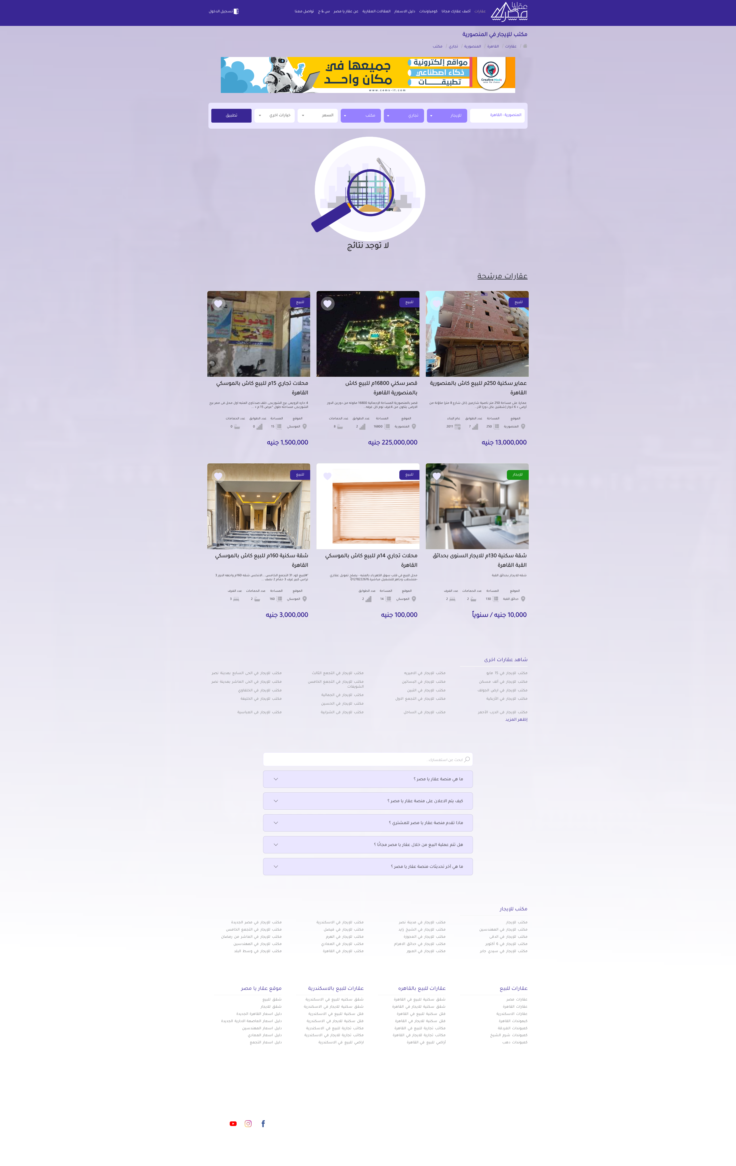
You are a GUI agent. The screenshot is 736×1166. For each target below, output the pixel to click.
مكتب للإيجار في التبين (426, 691)
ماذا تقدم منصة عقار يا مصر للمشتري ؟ (426, 823)
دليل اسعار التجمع (266, 1043)
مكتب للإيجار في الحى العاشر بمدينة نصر (247, 682)
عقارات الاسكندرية (512, 1014)
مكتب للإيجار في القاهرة (343, 952)
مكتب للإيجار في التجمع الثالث (338, 674)
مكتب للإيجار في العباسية (259, 713)
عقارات (480, 12)
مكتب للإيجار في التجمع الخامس (254, 930)
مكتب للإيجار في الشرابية (342, 713)
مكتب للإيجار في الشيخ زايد (422, 930)
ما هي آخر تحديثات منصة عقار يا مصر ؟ (427, 867)
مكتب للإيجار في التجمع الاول (420, 699)
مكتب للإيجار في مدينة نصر (422, 923)
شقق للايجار (271, 1007)
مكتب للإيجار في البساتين (424, 682)
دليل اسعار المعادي (265, 1036)
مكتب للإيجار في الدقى (508, 937)
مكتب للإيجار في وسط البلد (258, 952)
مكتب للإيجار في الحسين (342, 704)
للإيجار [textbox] (456, 116)
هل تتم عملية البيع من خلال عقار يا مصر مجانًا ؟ (418, 845)
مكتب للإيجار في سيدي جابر (504, 952)
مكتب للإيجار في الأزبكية (507, 699)
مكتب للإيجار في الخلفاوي (260, 691)
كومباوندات (428, 12)
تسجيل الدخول (221, 12)
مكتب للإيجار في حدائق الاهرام (420, 944)
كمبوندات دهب (515, 1043)
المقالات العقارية (376, 12)
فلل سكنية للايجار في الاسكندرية (335, 1021)
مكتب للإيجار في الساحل (425, 713)
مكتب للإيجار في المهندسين (503, 930)
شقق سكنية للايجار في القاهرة (419, 1007)
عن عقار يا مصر (346, 12)
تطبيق (231, 116)
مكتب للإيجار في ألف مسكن (503, 682)
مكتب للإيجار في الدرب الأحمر (503, 713)
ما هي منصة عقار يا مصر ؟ (438, 779)
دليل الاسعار (404, 12)
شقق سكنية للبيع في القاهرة (420, 1000)
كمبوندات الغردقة (513, 1029)
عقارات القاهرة (515, 1007)
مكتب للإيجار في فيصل (344, 930)
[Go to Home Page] (525, 46)
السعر (328, 115)
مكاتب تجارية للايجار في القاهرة (419, 1036)
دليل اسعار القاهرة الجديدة (259, 1014)
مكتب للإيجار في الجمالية (342, 695)
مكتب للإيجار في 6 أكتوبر (507, 944)
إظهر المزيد (516, 720)
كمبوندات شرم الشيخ (509, 1036)
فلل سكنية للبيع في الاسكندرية (336, 1014)
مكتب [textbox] (370, 116)
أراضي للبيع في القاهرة (426, 1043)
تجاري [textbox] (413, 116)
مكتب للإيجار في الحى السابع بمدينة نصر (247, 674)
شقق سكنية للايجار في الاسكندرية (334, 1007)
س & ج (324, 12)
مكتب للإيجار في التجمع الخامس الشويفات (336, 684)
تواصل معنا (304, 12)
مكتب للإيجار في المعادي (342, 944)
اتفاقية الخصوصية (326, 1116)
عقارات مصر (517, 1000)
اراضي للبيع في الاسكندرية (341, 1043)
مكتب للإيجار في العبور (426, 952)
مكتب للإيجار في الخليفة (261, 699)
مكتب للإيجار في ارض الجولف (503, 691)
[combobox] (447, 116)
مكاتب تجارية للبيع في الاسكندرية (335, 1029)
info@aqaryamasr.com (235, 1098)
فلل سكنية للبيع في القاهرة (421, 1014)
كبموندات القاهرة (513, 1021)
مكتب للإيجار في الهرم (345, 937)
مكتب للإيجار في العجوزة (425, 937)
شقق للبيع (272, 1000)
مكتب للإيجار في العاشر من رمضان (251, 937)
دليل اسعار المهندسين (262, 1029)
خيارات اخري (279, 115)
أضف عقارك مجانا (456, 12)
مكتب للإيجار (517, 923)
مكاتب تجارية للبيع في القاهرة (420, 1029)
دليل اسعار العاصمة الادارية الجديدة (251, 1021)
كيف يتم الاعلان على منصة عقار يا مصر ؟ (425, 801)
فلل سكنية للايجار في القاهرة (420, 1021)
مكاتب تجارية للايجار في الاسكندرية (334, 1036)
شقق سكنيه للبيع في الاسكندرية (335, 1000)
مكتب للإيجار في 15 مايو (507, 674)
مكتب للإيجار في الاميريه (425, 674)
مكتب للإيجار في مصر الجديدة (256, 923)
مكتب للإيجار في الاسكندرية (340, 923)
